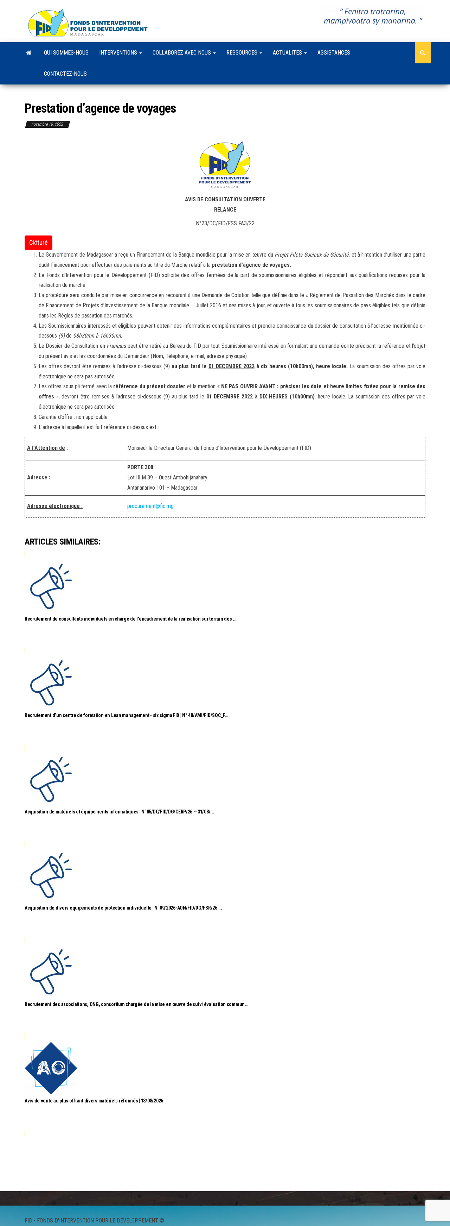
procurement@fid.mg (150, 506)
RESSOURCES (242, 52)
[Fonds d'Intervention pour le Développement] (29, 52)
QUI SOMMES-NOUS (66, 52)
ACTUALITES (288, 52)
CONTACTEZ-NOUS (65, 73)
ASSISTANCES (333, 52)
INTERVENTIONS (119, 52)
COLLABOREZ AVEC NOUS (182, 52)
